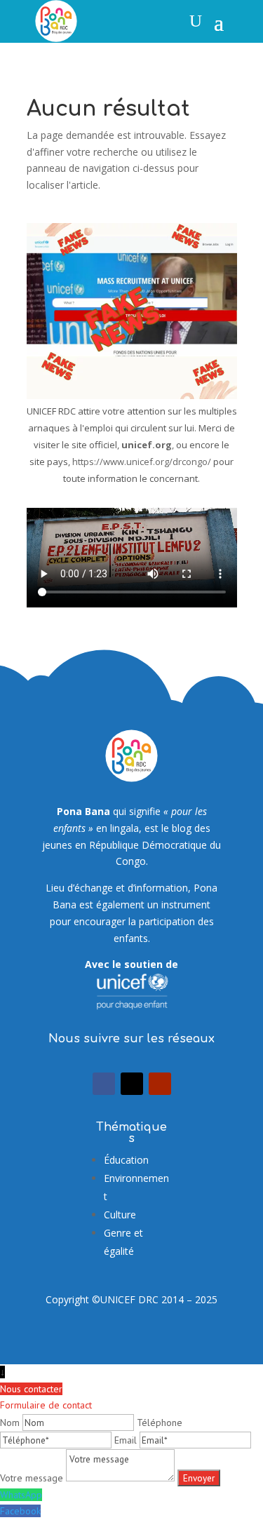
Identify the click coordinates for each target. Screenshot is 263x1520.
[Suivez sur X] (132, 1083)
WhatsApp (21, 1494)
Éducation (126, 1159)
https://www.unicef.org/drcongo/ (141, 461)
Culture (120, 1214)
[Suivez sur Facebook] (104, 1083)
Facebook (20, 1511)
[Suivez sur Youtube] (160, 1083)
